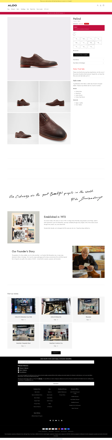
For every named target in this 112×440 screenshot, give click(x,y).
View (22, 319)
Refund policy (51, 431)
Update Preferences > (62, 392)
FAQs (50, 403)
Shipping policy (70, 431)
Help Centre (37, 392)
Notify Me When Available (81, 55)
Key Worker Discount (75, 399)
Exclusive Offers (75, 389)
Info (50, 389)
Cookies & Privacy (62, 389)
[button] (97, 5)
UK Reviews (49, 406)
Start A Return (37, 397)
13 (92, 47)
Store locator (49, 395)
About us (49, 392)
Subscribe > (56, 383)
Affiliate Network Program (37, 416)
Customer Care (37, 389)
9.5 (92, 43)
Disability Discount (75, 402)
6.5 (85, 39)
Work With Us (37, 413)
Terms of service (64, 431)
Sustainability (49, 397)
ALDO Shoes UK (44, 431)
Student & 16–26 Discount (74, 405)
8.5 (78, 43)
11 (78, 47)
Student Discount (74, 396)
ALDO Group (49, 400)
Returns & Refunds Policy (37, 395)
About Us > (56, 352)
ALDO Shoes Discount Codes (75, 392)
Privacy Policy (37, 403)
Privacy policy (57, 431)
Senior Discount (75, 408)
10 (100, 43)
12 (85, 47)
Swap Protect (37, 400)
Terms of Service (37, 406)
